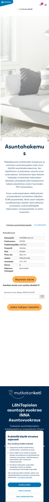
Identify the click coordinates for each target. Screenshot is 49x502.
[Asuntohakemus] (24, 300)
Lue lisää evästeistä (24, 477)
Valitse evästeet (24, 491)
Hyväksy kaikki (24, 485)
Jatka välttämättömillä (24, 496)
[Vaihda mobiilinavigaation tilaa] (45, 5)
